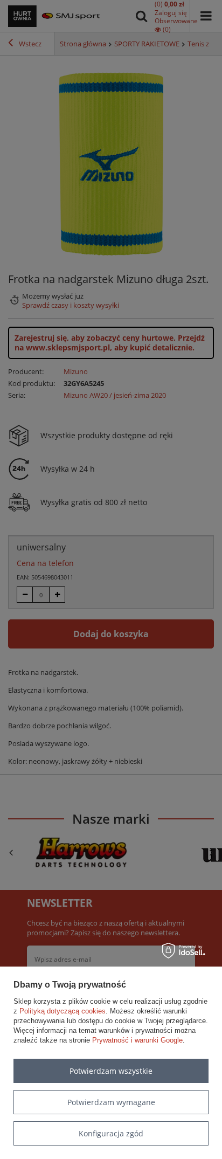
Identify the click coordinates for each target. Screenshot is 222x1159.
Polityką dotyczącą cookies (62, 1011)
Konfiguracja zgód (111, 1133)
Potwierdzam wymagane (111, 1102)
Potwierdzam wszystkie (111, 1071)
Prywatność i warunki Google (137, 1040)
